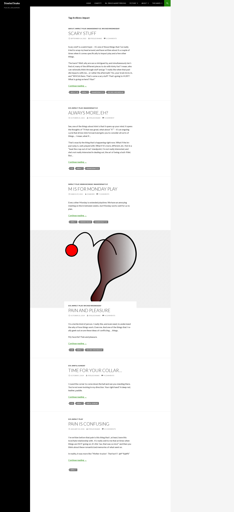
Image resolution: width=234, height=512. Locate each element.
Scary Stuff (82, 33)
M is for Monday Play (92, 189)
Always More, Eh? (88, 112)
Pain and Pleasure (89, 310)
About (144, 3)
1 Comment (109, 118)
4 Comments (110, 315)
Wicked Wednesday (111, 29)
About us (74, 92)
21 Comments (110, 429)
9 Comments (109, 375)
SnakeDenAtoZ (94, 29)
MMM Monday (86, 184)
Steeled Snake (12, 3)
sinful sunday (92, 403)
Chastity (98, 3)
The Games (156, 3)
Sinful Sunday (78, 366)
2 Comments (111, 38)
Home (88, 3)
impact (85, 92)
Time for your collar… (95, 370)
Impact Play (80, 29)
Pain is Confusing (88, 423)
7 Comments (104, 194)
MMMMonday (85, 222)
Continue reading (77, 85)
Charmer (91, 194)
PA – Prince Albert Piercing (115, 3)
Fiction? (133, 3)
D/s (69, 108)
